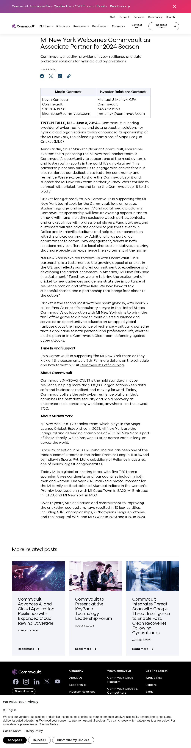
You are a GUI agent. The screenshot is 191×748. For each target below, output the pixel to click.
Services (138, 17)
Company (76, 671)
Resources (79, 26)
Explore (151, 685)
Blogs (149, 692)
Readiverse (99, 26)
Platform (45, 26)
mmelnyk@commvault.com (121, 113)
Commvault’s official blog (102, 365)
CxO (112, 17)
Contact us (136, 26)
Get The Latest (156, 671)
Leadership (77, 685)
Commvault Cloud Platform (120, 680)
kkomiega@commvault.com (66, 113)
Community (155, 17)
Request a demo (161, 26)
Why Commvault (119, 671)
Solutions (61, 26)
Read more (118, 6)
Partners (117, 26)
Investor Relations (82, 692)
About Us (75, 678)
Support (124, 17)
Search (170, 17)
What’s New (153, 678)
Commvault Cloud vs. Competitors (122, 691)
